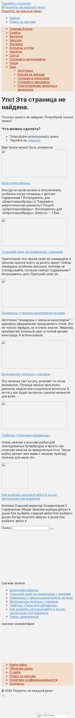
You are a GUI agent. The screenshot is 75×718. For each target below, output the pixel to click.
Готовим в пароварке (34, 82)
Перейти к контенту (16, 3)
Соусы (14, 55)
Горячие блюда (21, 29)
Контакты (17, 684)
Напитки (16, 52)
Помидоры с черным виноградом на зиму (41, 598)
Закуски (16, 40)
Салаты (15, 33)
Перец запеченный (24, 617)
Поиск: (7, 528)
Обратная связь (21, 668)
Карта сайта (18, 665)
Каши (14, 63)
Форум (15, 18)
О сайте (15, 672)
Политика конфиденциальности (33, 680)
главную (33, 140)
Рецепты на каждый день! (22, 11)
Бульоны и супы (22, 48)
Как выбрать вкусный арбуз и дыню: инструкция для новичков (37, 611)
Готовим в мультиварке (28, 59)
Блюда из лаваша (31, 74)
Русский (48, 715)
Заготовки (25, 71)
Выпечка (16, 36)
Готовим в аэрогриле (34, 78)
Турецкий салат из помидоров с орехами (40, 594)
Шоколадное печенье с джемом (34, 601)
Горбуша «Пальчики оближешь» (34, 605)
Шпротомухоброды (24, 590)
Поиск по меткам (23, 22)
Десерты (16, 44)
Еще (13, 67)
